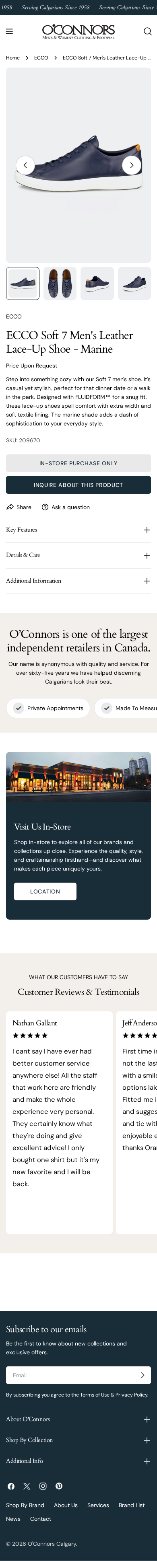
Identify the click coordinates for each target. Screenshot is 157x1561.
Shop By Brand (25, 1505)
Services (98, 1505)
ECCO (41, 58)
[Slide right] (131, 165)
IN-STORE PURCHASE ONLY (78, 463)
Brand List (132, 1505)
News (13, 1518)
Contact (40, 1518)
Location (45, 891)
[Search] (148, 31)
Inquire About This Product (78, 485)
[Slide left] (25, 165)
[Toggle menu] (9, 31)
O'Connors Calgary (52, 1543)
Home (13, 58)
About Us (66, 1505)
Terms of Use (94, 1395)
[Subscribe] (142, 1375)
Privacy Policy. (132, 1395)
